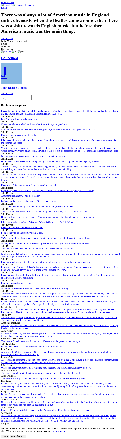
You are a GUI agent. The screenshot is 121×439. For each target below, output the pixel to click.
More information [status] (18, 436)
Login (4, 7)
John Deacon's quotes (14, 87)
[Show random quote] (6, 51)
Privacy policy (58, 431)
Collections (9, 58)
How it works (7, 2)
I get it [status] (5, 436)
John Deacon (7, 38)
